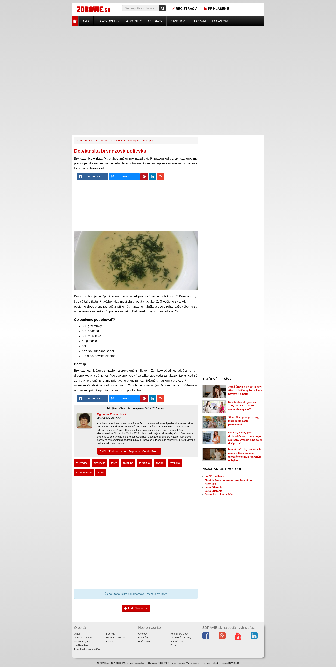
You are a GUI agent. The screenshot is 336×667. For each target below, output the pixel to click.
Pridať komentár (137, 608)
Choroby (142, 633)
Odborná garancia (83, 637)
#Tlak (100, 472)
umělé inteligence (215, 476)
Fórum (200, 21)
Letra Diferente (213, 487)
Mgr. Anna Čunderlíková (111, 414)
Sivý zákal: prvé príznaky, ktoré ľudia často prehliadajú (243, 421)
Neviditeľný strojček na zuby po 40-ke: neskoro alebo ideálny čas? (242, 406)
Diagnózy (143, 637)
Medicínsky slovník (180, 633)
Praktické (179, 21)
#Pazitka (144, 462)
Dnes (85, 21)
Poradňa (220, 21)
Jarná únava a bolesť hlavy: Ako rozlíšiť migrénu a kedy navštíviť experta (245, 390)
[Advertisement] (168, 53)
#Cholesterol (84, 472)
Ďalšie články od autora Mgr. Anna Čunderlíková (129, 451)
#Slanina (128, 462)
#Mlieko (175, 462)
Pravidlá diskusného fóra (87, 649)
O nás (77, 633)
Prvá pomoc (144, 641)
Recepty (148, 140)
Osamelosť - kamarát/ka (219, 494)
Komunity (133, 21)
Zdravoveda (108, 21)
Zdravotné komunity (180, 637)
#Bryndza (82, 462)
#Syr (114, 462)
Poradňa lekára (178, 641)
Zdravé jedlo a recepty (125, 140)
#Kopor (160, 462)
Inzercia (110, 633)
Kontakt (110, 641)
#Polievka (99, 462)
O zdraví (155, 21)
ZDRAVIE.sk (84, 140)
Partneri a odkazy (115, 637)
